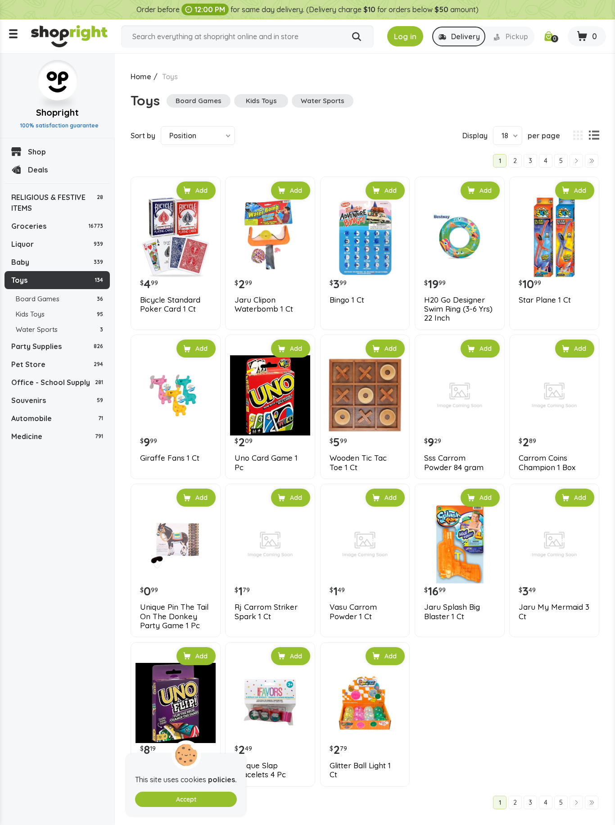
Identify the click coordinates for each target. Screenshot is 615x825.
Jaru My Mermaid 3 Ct (554, 612)
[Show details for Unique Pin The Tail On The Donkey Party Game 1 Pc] (176, 544)
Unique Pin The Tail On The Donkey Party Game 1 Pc (174, 616)
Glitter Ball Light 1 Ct (360, 770)
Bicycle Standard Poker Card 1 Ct (170, 304)
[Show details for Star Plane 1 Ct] (554, 237)
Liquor (57, 244)
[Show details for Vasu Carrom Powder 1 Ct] (365, 544)
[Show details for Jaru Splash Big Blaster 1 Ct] (460, 544)
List (593, 135)
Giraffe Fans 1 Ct (169, 457)
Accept (186, 799)
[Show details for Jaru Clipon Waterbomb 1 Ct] (270, 237)
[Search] (356, 37)
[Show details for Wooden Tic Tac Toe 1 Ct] (365, 395)
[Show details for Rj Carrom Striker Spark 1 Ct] (270, 544)
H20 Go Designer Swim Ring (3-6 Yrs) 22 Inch (458, 309)
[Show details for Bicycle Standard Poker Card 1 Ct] (176, 237)
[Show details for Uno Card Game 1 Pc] (270, 395)
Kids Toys (59, 314)
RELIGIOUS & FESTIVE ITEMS (57, 203)
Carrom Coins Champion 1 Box (547, 462)
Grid (577, 135)
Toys (57, 280)
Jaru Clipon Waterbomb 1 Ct (264, 304)
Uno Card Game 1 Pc (266, 462)
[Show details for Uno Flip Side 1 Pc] (176, 703)
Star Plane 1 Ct (545, 299)
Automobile (57, 418)
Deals (38, 169)
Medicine (57, 436)
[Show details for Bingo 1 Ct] (365, 237)
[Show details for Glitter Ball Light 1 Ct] (365, 703)
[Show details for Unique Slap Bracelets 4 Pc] (270, 703)
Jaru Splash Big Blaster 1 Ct (452, 612)
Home (141, 76)
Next (576, 161)
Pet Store (57, 364)
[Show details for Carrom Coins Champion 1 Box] (554, 395)
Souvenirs (57, 400)
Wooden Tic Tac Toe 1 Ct (358, 462)
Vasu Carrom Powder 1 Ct (353, 612)
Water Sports (59, 329)
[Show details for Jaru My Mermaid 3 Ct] (554, 544)
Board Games (59, 299)
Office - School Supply (57, 382)
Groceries (57, 226)
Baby (57, 262)
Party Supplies (57, 346)
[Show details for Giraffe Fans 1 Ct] (176, 395)
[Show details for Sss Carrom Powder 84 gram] (460, 395)
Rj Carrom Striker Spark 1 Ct (266, 612)
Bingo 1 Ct (347, 299)
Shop (37, 151)
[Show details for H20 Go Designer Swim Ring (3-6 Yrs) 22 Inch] (460, 237)
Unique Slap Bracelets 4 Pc (260, 770)
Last (591, 161)
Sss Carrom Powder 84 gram (454, 462)
